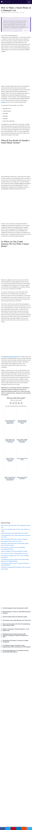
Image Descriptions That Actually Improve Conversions (14, 533)
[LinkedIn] (18, 828)
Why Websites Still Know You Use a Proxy (11, 541)
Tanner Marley (15, 12)
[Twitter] (8, 828)
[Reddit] (24, 828)
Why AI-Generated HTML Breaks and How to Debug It (14, 539)
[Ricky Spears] (5, 2)
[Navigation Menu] (29, 2)
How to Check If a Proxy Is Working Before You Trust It (14, 553)
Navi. (26, 30)
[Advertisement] (16, 69)
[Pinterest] (13, 828)
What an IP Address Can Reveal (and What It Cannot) (14, 551)
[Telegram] (29, 828)
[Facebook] (2, 828)
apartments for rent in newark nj (10, 356)
